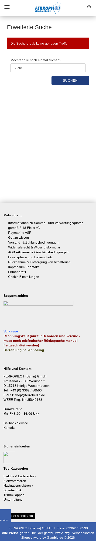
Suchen (70, 80)
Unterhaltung (13, 499)
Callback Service (15, 423)
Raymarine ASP (19, 232)
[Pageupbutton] (83, 534)
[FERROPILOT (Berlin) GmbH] (48, 8)
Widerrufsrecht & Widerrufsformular (34, 247)
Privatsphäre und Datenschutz (30, 257)
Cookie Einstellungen (23, 277)
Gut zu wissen (18, 237)
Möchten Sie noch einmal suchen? (35, 60)
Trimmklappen (13, 495)
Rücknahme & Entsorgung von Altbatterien (39, 262)
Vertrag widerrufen (19, 515)
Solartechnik (12, 490)
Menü (7, 7)
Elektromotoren (14, 481)
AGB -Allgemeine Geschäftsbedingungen (38, 252)
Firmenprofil (17, 272)
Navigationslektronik (18, 485)
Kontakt (9, 427)
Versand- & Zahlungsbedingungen (33, 242)
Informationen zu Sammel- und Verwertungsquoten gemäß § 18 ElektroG (45, 225)
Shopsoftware (31, 537)
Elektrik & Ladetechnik (19, 476)
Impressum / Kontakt (23, 267)
